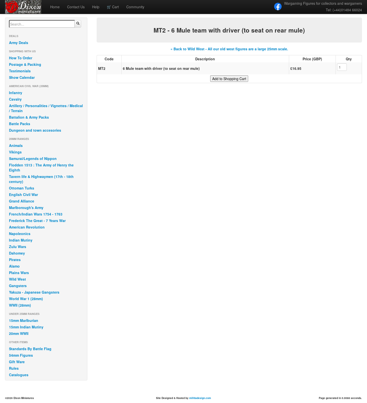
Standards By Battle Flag (30, 348)
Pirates (15, 259)
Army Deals (18, 42)
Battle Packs (19, 123)
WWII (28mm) (20, 305)
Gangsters (18, 285)
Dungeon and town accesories (35, 130)
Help (95, 6)
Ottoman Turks (21, 187)
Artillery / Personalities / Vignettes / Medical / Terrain (46, 108)
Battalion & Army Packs (29, 117)
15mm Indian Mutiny (26, 326)
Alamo (14, 266)
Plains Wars (19, 272)
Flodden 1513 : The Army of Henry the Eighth (41, 167)
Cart (113, 6)
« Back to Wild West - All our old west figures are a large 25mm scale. (229, 48)
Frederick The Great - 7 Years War (37, 220)
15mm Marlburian (23, 320)
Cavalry (15, 99)
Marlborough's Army (26, 207)
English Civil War (23, 194)
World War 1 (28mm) (26, 298)
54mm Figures (21, 355)
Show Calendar (22, 77)
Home (55, 6)
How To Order (20, 57)
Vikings (15, 151)
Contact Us (76, 6)
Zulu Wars (17, 246)
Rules (14, 368)
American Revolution (27, 227)
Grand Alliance (21, 201)
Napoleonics (19, 233)
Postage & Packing (25, 64)
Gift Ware (17, 361)
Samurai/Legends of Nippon (33, 158)
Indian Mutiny (20, 240)
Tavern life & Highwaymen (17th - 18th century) (41, 179)
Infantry (15, 92)
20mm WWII (18, 333)
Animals (16, 145)
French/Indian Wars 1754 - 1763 (35, 214)
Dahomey (17, 253)
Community (135, 6)
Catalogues (18, 374)
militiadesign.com (200, 398)
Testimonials (20, 70)
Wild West (17, 279)
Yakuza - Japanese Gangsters (34, 292)
